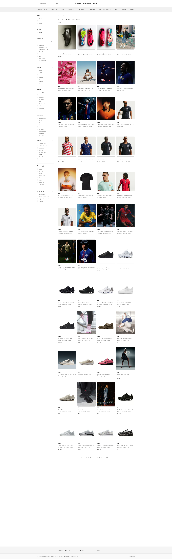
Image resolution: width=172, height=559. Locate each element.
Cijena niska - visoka (44, 199)
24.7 (40, 56)
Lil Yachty (41, 129)
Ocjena (41, 201)
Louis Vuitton (42, 131)
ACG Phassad (42, 60)
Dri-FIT (41, 171)
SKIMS (41, 81)
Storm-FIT (41, 182)
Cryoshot (41, 54)
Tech (40, 83)
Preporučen (42, 194)
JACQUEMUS (42, 127)
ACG (40, 72)
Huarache (41, 45)
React (40, 180)
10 (101, 457)
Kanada (41, 159)
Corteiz (41, 124)
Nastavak (132, 556)
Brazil (40, 154)
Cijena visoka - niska (44, 196)
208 (107, 457)
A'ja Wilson (42, 58)
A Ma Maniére (42, 118)
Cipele (59, 15)
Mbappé (41, 133)
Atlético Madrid (43, 145)
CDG (40, 122)
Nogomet (41, 99)
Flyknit (41, 173)
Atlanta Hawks (42, 143)
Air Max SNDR (43, 47)
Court (40, 70)
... (104, 457)
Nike (40, 32)
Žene (40, 21)
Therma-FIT (42, 184)
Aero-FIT (41, 169)
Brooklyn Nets (42, 156)
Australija (41, 148)
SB (40, 79)
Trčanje (41, 106)
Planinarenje (42, 103)
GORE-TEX (42, 175)
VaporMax (42, 51)
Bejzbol (41, 95)
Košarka (41, 97)
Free (40, 177)
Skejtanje (41, 108)
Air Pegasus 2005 (43, 49)
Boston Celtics (42, 152)
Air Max (41, 75)
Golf (40, 101)
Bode (40, 120)
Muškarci (41, 18)
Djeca (40, 23)
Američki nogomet (43, 92)
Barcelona (41, 150)
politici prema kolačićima (71, 556)
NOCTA (41, 77)
